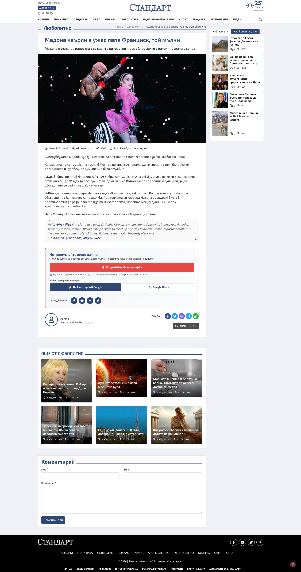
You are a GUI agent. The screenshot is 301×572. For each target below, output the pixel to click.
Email (127, 469)
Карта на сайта (196, 569)
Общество (105, 552)
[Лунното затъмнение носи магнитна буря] (121, 378)
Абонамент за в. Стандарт (225, 569)
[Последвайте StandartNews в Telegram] (51, 13)
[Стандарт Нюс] (55, 545)
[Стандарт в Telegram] (90, 300)
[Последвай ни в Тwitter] (251, 542)
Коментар (48, 483)
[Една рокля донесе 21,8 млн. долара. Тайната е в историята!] (121, 425)
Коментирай (187, 326)
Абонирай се (46, 8)
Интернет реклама (126, 569)
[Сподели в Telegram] (189, 316)
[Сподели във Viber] (182, 316)
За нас (68, 569)
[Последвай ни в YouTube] (242, 542)
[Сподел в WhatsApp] (196, 316)
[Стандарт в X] (98, 300)
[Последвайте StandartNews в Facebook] (39, 13)
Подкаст (124, 552)
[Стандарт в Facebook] (74, 300)
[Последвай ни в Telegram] (259, 542)
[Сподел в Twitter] (175, 316)
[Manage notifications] (293, 564)
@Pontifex (63, 224)
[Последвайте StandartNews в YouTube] (47, 13)
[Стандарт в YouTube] (82, 300)
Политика (85, 552)
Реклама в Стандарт (154, 569)
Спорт (231, 552)
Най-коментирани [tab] (245, 31)
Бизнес (204, 552)
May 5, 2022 (91, 237)
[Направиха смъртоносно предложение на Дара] (220, 82)
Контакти (177, 569)
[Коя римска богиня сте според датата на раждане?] (176, 425)
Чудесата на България (153, 552)
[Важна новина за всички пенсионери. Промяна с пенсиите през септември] (220, 63)
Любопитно (134, 27)
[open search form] (260, 19)
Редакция (105, 569)
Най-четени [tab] (220, 31)
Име (44, 469)
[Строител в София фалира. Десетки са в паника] (220, 44)
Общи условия (85, 569)
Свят (218, 552)
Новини (119, 27)
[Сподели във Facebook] (168, 316)
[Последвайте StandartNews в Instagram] (43, 13)
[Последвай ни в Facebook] (233, 542)
